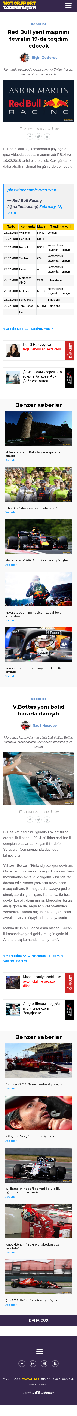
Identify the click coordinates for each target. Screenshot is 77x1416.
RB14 (50, 329)
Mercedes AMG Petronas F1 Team (33, 956)
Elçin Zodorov (45, 58)
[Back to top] (65, 1404)
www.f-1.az (30, 1378)
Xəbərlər (38, 24)
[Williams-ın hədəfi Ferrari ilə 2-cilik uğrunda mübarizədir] (38, 1165)
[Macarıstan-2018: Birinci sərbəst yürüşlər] (38, 536)
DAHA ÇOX (38, 1320)
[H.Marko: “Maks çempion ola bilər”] (38, 484)
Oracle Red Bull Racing (24, 329)
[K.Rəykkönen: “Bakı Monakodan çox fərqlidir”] (38, 1221)
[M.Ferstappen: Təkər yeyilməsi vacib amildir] (38, 644)
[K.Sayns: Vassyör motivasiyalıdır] (38, 1113)
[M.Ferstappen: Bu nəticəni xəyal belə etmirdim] (38, 589)
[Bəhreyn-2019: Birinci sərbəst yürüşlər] (38, 1060)
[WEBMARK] (38, 1392)
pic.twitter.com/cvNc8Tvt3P (32, 190)
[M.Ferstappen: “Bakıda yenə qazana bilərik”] (38, 428)
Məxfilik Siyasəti (38, 1384)
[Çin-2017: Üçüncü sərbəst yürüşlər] (38, 1276)
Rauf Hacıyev (45, 726)
